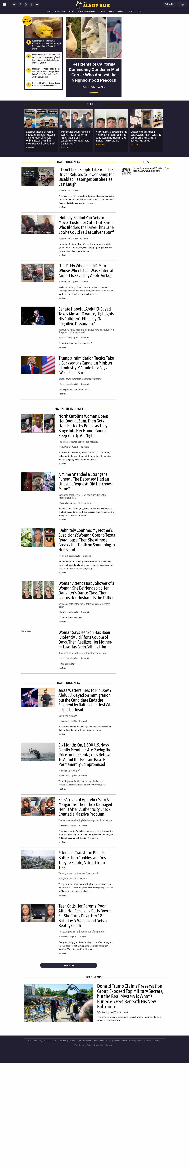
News (49, 11)
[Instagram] (25, 6)
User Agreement (112, 1041)
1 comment (84, 282)
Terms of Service (84, 1041)
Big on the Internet (86, 11)
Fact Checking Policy (82, 1045)
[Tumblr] (31, 6)
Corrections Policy (151, 1041)
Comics (102, 11)
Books (71, 11)
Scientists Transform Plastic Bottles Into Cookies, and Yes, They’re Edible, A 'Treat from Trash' (82, 860)
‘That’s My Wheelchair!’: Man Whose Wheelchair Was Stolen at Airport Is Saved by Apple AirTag (85, 270)
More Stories (69, 965)
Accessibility (98, 1041)
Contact (109, 1045)
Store (139, 11)
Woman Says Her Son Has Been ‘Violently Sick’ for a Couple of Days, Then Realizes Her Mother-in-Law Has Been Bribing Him (85, 639)
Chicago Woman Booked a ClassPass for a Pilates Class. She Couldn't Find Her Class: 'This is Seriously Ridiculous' (146, 136)
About (130, 11)
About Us (52, 1041)
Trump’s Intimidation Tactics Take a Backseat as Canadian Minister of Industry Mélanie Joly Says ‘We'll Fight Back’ (86, 365)
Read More (62, 207)
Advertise (62, 1041)
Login (182, 4)
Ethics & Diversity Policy (131, 1041)
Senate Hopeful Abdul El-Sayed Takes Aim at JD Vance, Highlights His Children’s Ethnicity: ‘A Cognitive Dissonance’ (86, 316)
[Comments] (80, 190)
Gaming (121, 11)
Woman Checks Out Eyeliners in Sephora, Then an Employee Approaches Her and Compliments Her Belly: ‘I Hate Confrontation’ (75, 137)
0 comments (94, 92)
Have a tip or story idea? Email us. (148, 168)
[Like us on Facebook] (20, 6)
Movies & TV (60, 11)
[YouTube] (37, 6)
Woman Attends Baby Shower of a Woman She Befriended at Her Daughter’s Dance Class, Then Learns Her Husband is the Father (86, 590)
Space (111, 11)
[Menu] (4, 4)
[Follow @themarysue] (14, 6)
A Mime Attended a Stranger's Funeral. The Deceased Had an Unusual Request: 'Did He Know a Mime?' (86, 481)
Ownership (98, 1045)
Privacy (72, 1041)
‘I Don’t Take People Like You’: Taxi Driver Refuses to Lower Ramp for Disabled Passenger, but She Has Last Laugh (86, 177)
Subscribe (169, 4)
